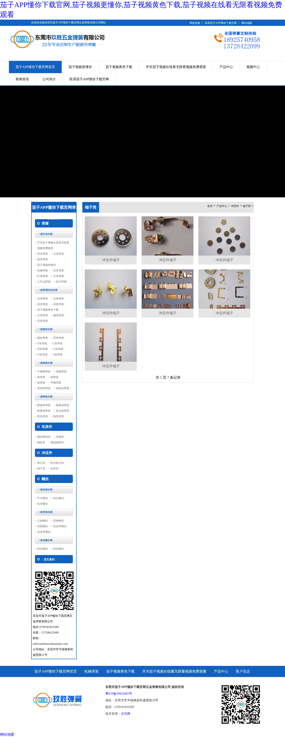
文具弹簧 (58, 276)
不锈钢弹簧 (44, 371)
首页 (210, 206)
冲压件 (235, 206)
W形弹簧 (42, 354)
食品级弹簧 (62, 410)
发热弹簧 (42, 416)
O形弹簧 (58, 349)
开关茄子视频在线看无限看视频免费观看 (176, 67)
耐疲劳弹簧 (44, 405)
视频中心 (253, 67)
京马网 (125, 713)
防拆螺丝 (58, 548)
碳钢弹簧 (61, 371)
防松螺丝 (42, 548)
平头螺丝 (42, 498)
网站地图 (246, 23)
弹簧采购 (194, 23)
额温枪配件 (57, 442)
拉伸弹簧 (58, 298)
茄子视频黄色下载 (119, 67)
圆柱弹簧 (42, 337)
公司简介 (49, 79)
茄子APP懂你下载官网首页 (35, 67)
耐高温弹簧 (62, 405)
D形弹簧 (42, 343)
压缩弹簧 (42, 298)
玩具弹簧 (58, 270)
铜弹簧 (55, 377)
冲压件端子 (111, 260)
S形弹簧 (58, 354)
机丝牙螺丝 (60, 526)
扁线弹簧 (58, 315)
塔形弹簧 (58, 337)
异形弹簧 (42, 320)
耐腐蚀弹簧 (44, 410)
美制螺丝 (42, 526)
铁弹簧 (41, 377)
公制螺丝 (42, 520)
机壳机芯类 (57, 462)
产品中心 (226, 67)
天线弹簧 (42, 315)
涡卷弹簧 (58, 304)
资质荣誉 (42, 682)
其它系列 (49, 559)
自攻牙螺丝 (44, 531)
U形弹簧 (58, 343)
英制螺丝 (58, 520)
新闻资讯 (22, 79)
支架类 (55, 468)
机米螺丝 (42, 503)
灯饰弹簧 (42, 276)
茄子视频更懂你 (80, 67)
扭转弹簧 (42, 304)
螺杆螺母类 (44, 436)
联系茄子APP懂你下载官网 (221, 23)
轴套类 (41, 442)
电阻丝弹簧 (62, 388)
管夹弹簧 (42, 253)
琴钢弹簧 (56, 382)
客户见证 (243, 671)
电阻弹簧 (58, 416)
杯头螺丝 (58, 498)
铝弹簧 (41, 382)
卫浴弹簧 (58, 253)
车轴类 (60, 436)
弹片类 (41, 462)
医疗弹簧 (61, 281)
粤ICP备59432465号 (118, 693)
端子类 (41, 468)
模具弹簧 (42, 259)
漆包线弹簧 (44, 388)
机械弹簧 (42, 270)
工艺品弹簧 (44, 281)
